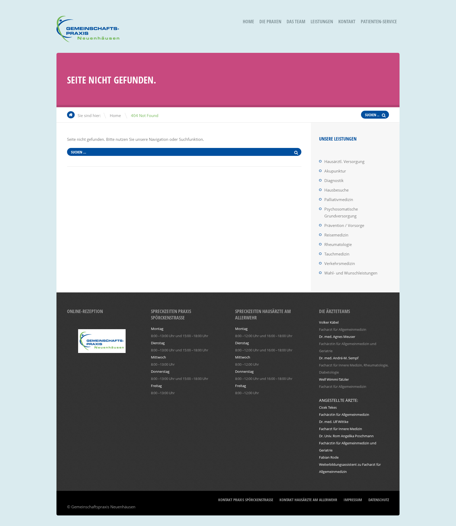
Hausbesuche (336, 190)
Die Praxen (270, 21)
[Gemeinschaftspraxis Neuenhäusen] (88, 38)
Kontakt (346, 21)
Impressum (353, 499)
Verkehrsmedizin (339, 263)
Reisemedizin (336, 235)
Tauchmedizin (336, 254)
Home (248, 21)
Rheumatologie (338, 244)
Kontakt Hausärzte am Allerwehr (308, 499)
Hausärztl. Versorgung (344, 161)
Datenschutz (378, 499)
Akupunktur (335, 171)
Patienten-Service (379, 21)
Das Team (296, 21)
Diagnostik (334, 180)
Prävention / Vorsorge (344, 225)
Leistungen (322, 21)
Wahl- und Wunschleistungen (350, 273)
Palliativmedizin (338, 199)
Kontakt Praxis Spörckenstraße (245, 499)
